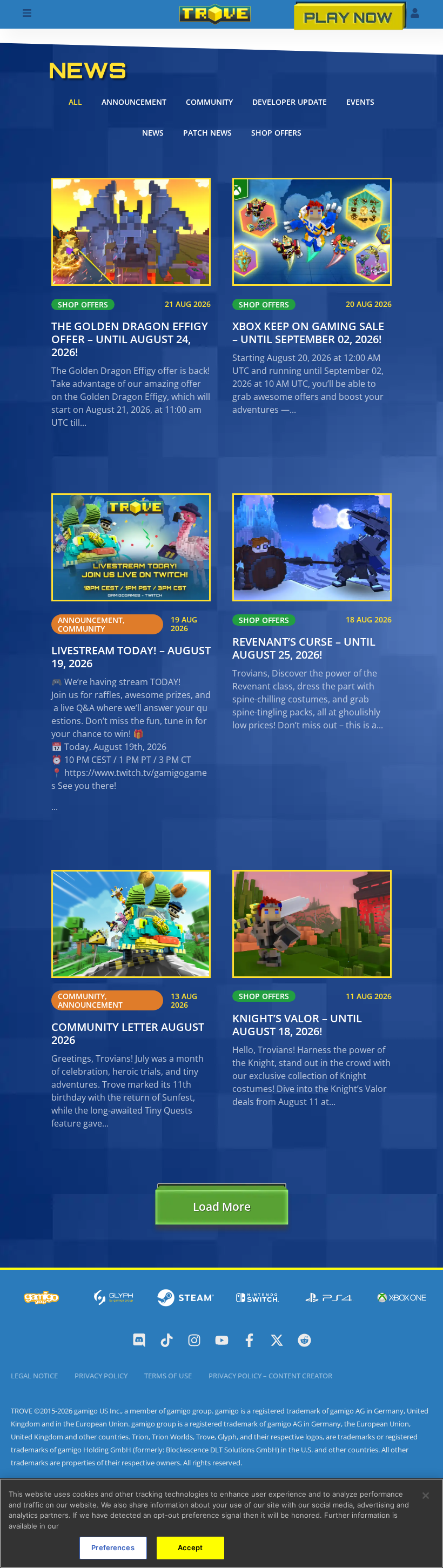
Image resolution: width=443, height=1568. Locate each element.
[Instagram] (194, 1340)
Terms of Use (168, 1376)
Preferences (112, 1547)
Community (209, 102)
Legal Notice (34, 1376)
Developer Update (289, 102)
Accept (190, 1547)
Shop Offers (276, 133)
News (153, 133)
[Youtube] (222, 1340)
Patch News (207, 133)
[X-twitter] (277, 1340)
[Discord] (139, 1340)
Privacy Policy (101, 1376)
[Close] (426, 1495)
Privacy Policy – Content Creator (270, 1376)
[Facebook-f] (249, 1340)
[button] (221, 1209)
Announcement (134, 102)
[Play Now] (350, 15)
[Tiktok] (166, 1340)
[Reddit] (304, 1340)
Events (360, 102)
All (75, 102)
